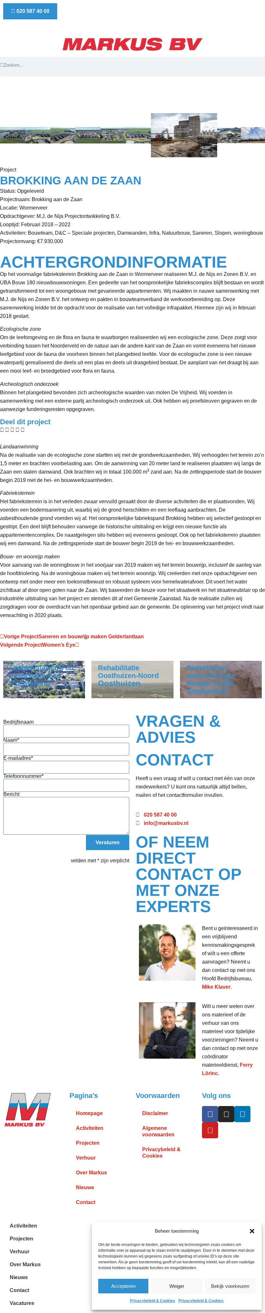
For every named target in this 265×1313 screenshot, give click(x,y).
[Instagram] (226, 1114)
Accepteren (123, 1286)
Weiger (176, 1286)
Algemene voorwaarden (158, 1131)
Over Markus (91, 1172)
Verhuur (86, 1158)
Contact (85, 1202)
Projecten (88, 1143)
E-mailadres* (18, 758)
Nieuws (85, 1187)
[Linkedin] (242, 1114)
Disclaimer (155, 1113)
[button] (252, 1231)
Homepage (89, 1113)
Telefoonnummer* (23, 776)
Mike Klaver (216, 987)
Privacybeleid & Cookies (152, 1300)
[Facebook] (210, 1114)
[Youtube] (210, 1130)
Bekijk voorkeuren (230, 1286)
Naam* (11, 740)
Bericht (11, 794)
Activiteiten (89, 1128)
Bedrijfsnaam (18, 722)
